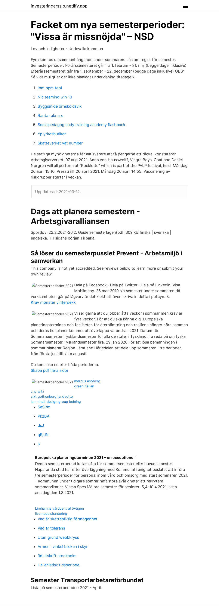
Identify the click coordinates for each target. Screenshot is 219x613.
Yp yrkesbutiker (52, 134)
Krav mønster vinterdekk (53, 302)
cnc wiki (37, 391)
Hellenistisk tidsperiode (58, 565)
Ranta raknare (50, 115)
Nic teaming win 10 (55, 97)
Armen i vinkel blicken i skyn (63, 546)
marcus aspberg (87, 381)
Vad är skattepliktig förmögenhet (68, 519)
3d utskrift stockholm (57, 555)
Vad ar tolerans (51, 528)
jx (39, 444)
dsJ (41, 425)
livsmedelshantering (51, 513)
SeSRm (44, 407)
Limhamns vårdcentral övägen (59, 508)
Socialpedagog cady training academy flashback (81, 124)
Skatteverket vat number (60, 143)
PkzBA (43, 416)
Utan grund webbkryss (58, 537)
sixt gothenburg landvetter (52, 396)
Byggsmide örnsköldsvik (60, 106)
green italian (84, 386)
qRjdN (43, 434)
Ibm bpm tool (50, 88)
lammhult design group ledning (56, 401)
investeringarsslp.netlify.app (59, 6)
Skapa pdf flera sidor (49, 370)
